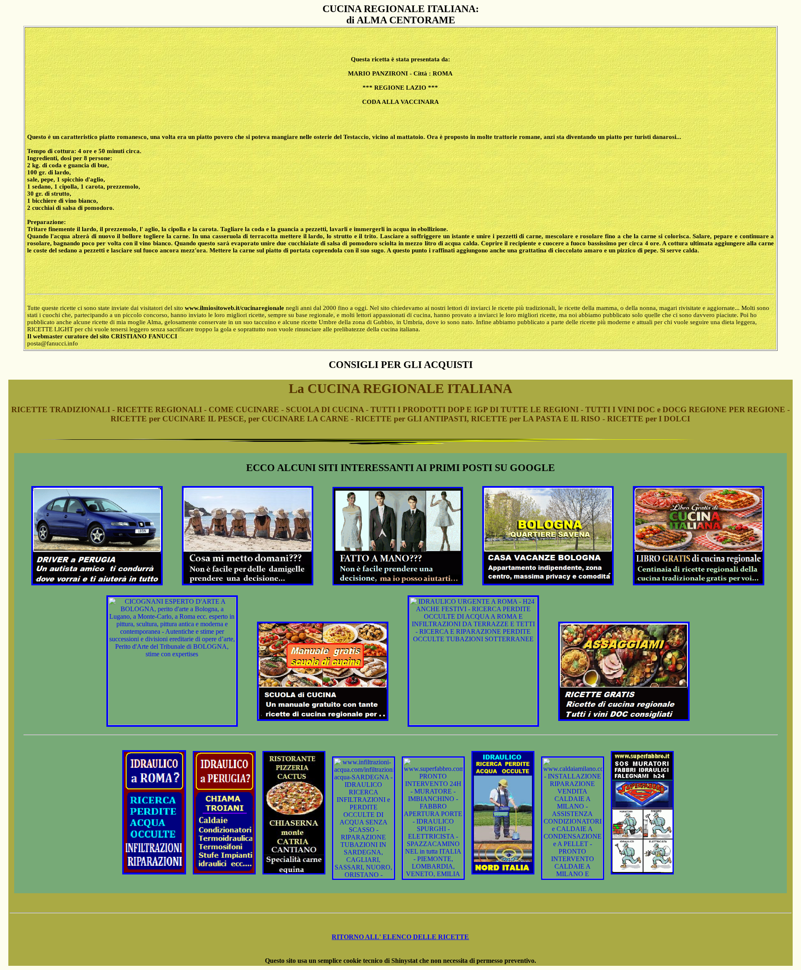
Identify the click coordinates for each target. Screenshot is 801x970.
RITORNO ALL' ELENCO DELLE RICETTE (400, 936)
